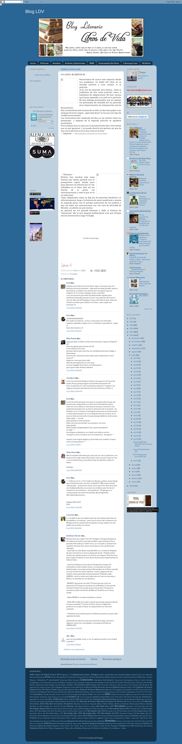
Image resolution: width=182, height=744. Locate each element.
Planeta (134, 716)
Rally (141, 718)
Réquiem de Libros (91, 721)
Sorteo (146, 723)
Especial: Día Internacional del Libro (54, 692)
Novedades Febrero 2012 (63, 711)
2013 (132, 325)
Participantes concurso (122, 716)
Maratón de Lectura (88, 701)
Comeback (76, 680)
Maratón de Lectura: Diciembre (59, 704)
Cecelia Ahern (132, 677)
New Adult (53, 706)
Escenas (109, 687)
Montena (125, 704)
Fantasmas (112, 692)
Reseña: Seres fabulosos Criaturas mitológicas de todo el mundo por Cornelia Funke (140, 241)
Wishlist (146, 63)
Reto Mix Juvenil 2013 (145, 721)
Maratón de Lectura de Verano (110, 701)
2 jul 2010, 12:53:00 (74, 308)
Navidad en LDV (36, 706)
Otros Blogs (88, 716)
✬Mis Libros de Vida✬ (39, 675)
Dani (68, 315)
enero (134, 482)
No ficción (62, 706)
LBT (78, 697)
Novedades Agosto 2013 (73, 709)
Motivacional (134, 704)
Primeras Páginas (83, 718)
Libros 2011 (84, 699)
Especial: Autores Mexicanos (92, 689)
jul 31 (136, 358)
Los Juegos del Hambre (45, 701)
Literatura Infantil (122, 699)
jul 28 (136, 365)
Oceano (67, 716)
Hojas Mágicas (136, 128)
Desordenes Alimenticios (109, 685)
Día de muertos (123, 685)
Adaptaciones (78, 675)
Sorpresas (139, 723)
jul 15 (136, 399)
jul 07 (136, 422)
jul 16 (136, 395)
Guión (71, 694)
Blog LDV (34, 11)
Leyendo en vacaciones (38, 699)
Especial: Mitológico (75, 692)
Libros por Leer (130, 63)
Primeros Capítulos (96, 718)
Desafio (101, 682)
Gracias (58, 694)
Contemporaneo (128, 680)
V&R (132, 726)
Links (91, 699)
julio (134, 355)
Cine (139, 677)
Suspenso (56, 726)
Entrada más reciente (73, 659)
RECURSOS (143, 296)
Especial (116, 687)
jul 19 (136, 385)
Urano (128, 726)
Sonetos (132, 723)
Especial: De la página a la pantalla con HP (121, 689)
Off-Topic (73, 716)
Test (72, 726)
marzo (135, 475)
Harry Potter (87, 694)
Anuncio (135, 675)
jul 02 (136, 439)
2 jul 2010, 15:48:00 (74, 370)
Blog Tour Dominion (76, 677)
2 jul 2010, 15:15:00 (73, 331)
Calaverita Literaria (116, 677)
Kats (68, 283)
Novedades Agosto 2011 (40, 709)
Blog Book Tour (64, 677)
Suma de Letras (45, 726)
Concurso (86, 679)
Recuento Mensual (60, 721)
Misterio (118, 704)
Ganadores (38, 694)
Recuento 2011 (48, 721)
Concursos (119, 680)
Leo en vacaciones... (143, 697)
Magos (57, 701)
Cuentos (149, 680)
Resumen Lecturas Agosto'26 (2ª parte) (144, 182)
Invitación (43, 697)
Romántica (61, 723)
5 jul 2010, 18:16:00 (73, 528)
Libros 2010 (74, 699)
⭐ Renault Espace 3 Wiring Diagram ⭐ (137, 271)
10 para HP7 (55, 675)
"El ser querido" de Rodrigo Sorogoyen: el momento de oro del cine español (140, 221)
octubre (135, 345)
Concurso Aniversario (104, 680)
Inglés (127, 694)
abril (134, 472)
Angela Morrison (111, 675)
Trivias (107, 726)
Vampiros (34, 728)
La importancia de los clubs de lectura (145, 282)
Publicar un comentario (74, 649)
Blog (58, 677)
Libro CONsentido (55, 699)
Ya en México (104, 728)
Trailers (95, 726)
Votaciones (86, 728)
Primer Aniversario (58, 718)
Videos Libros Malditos (73, 728)
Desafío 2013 (121, 682)
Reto (136, 721)
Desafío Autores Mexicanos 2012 (136, 682)
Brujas (107, 677)
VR (92, 728)
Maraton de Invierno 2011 (69, 701)
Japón (50, 697)
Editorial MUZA (91, 687)
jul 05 (136, 429)
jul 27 (136, 368)
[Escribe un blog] (98, 270)
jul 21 (136, 378)
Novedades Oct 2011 (110, 713)
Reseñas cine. (120, 721)
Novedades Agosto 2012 (57, 709)
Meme (105, 704)
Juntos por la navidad (60, 697)
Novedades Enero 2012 (136, 709)
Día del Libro (144, 685)
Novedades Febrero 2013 (79, 711)
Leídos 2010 (122, 697)
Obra (62, 716)
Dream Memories (137, 277)
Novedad (78, 706)
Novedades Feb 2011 (46, 711)
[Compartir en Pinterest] (105, 270)
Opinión (80, 716)
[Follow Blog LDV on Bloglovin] (137, 118)
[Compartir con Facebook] (102, 270)
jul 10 (136, 415)
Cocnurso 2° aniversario (48, 680)
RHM (46, 723)
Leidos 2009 (114, 697)
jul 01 (136, 461)
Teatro (62, 726)
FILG (142, 692)
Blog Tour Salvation (89, 677)
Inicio (33, 63)
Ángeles (128, 675)
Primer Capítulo (71, 718)
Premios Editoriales (44, 718)
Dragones (66, 687)
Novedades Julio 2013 (113, 711)
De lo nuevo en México (57, 682)
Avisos (53, 677)
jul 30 (136, 361)
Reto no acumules (36, 723)
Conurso (137, 680)
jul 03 (136, 436)
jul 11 (136, 412)
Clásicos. (33, 680)
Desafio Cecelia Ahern (57, 685)
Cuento (143, 680)
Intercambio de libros (108, 63)
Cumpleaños (34, 682)
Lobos (35, 701)
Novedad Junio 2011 (105, 706)
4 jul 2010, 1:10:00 (73, 445)
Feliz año (119, 692)
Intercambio (34, 697)
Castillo (125, 677)
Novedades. (33, 716)
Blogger (99, 738)
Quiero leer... (135, 718)
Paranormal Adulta (107, 716)
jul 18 (136, 388)
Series (125, 723)
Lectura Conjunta (86, 697)
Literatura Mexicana (136, 699)
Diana (40, 115)
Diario (53, 687)
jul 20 (136, 382)
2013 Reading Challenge (42, 111)
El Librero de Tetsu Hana (140, 158)
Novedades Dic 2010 (88, 709)
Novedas (40, 716)
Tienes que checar (85, 726)
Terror (67, 726)
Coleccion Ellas (66, 680)
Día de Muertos (134, 685)
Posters (149, 716)
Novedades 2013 (131, 706)
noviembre (137, 342)
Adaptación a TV (66, 675)
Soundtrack (33, 726)
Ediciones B (80, 687)
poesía (145, 716)
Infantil (113, 694)
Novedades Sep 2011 (144, 713)
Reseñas (57, 63)
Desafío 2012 (113, 682)
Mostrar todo (148, 309)
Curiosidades (44, 682)
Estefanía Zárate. (73, 536)
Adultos (87, 675)
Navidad (149, 704)
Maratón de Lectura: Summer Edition (88, 704)
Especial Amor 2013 (128, 687)
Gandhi (46, 694)
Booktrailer (100, 677)
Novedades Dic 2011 (103, 709)
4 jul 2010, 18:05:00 (74, 470)
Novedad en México (89, 706)
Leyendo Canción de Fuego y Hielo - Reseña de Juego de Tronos (140, 259)
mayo (134, 468)
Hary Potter (97, 694)
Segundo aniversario (74, 723)
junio (134, 465)
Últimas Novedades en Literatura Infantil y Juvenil (144, 201)
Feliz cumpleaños (128, 692)
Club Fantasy (135, 268)
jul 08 (136, 419)
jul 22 (136, 375)
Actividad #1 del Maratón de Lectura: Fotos (142, 444)
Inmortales (148, 694)
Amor (102, 675)
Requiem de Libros (75, 721)
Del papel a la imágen (84, 682)
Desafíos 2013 (95, 685)
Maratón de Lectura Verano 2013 (134, 701)
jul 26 (136, 372)
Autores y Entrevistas (75, 63)
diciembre (136, 338)
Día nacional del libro (44, 687)
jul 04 (136, 432)
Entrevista (101, 687)
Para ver (97, 716)
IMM (91, 63)
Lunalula (70, 515)
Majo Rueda (71, 338)
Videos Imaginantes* (56, 728)
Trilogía (101, 726)
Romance (53, 723)
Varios (41, 728)
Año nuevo (142, 675)
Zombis (123, 728)
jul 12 (136, 409)
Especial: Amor (73, 689)
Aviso (48, 677)
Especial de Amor (144, 687)
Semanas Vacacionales (113, 723)
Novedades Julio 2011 (96, 711)
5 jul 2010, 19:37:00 (74, 628)
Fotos (31, 694)
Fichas (138, 692)
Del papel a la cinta (72, 682)
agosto (135, 352)
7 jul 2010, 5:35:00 (73, 645)
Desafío (106, 682)
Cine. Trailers (147, 677)
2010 (132, 335)
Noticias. (70, 706)
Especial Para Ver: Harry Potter (43, 689)
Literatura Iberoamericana (104, 699)
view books (51, 128)
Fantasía (105, 692)
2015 (132, 318)
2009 (132, 486)
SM (128, 723)
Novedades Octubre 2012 (127, 713)
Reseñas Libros (130, 721)
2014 (132, 322)
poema (140, 716)
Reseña (102, 721)
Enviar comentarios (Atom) (85, 664)
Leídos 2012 (130, 697)
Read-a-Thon (148, 718)
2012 (132, 328)
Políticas (44, 63)
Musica (143, 704)
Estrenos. (93, 692)
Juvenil (72, 696)
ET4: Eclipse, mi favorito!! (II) (140, 455)
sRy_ (68, 636)
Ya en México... (115, 728)
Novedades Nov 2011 (92, 713)
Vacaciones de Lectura (143, 726)
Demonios (94, 682)
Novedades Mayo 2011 (54, 713)
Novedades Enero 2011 (119, 709)
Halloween (77, 694)
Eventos (99, 692)
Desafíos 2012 (84, 685)
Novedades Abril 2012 (145, 706)
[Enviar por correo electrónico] (95, 270)
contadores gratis (37, 197)
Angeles (122, 675)
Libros (66, 699)
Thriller (76, 726)
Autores (149, 675)
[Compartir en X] (100, 270)
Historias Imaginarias (139, 233)
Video (47, 728)
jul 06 (136, 426)
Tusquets (114, 726)
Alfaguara (95, 675)
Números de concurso (51, 716)
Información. (121, 694)
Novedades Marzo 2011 (143, 711)
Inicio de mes (139, 694)
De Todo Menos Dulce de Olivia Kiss (144, 162)
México (111, 704)
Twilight (73, 274)
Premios (33, 718)
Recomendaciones (36, 721)
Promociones (108, 718)
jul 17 (136, 392)
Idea (103, 694)
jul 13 (136, 405)
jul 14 (136, 402)
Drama (73, 687)
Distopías (58, 687)
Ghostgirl (52, 694)
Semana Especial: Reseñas (93, 723)
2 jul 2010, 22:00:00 (74, 391)
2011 (132, 332)
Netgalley (46, 706)
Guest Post (64, 694)
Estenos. (87, 692)
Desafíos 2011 (72, 685)
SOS (151, 723)
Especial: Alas (62, 689)
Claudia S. (70, 378)
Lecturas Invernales (101, 697)
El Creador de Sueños (139, 294)
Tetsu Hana (71, 452)
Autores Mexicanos (37, 677)
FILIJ (145, 692)
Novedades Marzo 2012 (37, 713)
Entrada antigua (112, 659)
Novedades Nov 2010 (73, 713)
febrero (135, 478)
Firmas (150, 692)
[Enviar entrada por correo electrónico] (91, 270)
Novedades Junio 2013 (127, 711)
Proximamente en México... (122, 718)
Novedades (120, 706)
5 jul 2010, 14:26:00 (74, 507)
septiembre (137, 348)
